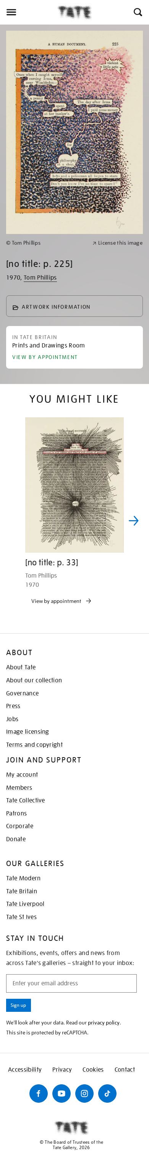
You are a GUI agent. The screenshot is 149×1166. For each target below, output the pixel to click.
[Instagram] (84, 1093)
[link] (46, 243)
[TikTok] (107, 1093)
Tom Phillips (40, 278)
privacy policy (104, 1022)
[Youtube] (61, 1093)
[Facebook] (38, 1093)
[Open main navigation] (28, 12)
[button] (137, 12)
